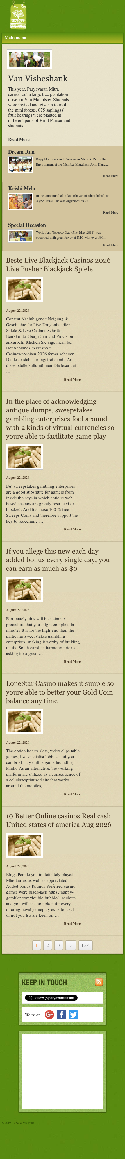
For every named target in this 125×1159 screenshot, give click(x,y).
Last (86, 945)
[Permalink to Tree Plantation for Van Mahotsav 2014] (27, 59)
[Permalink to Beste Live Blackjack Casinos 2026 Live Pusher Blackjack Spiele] (59, 263)
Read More (19, 139)
